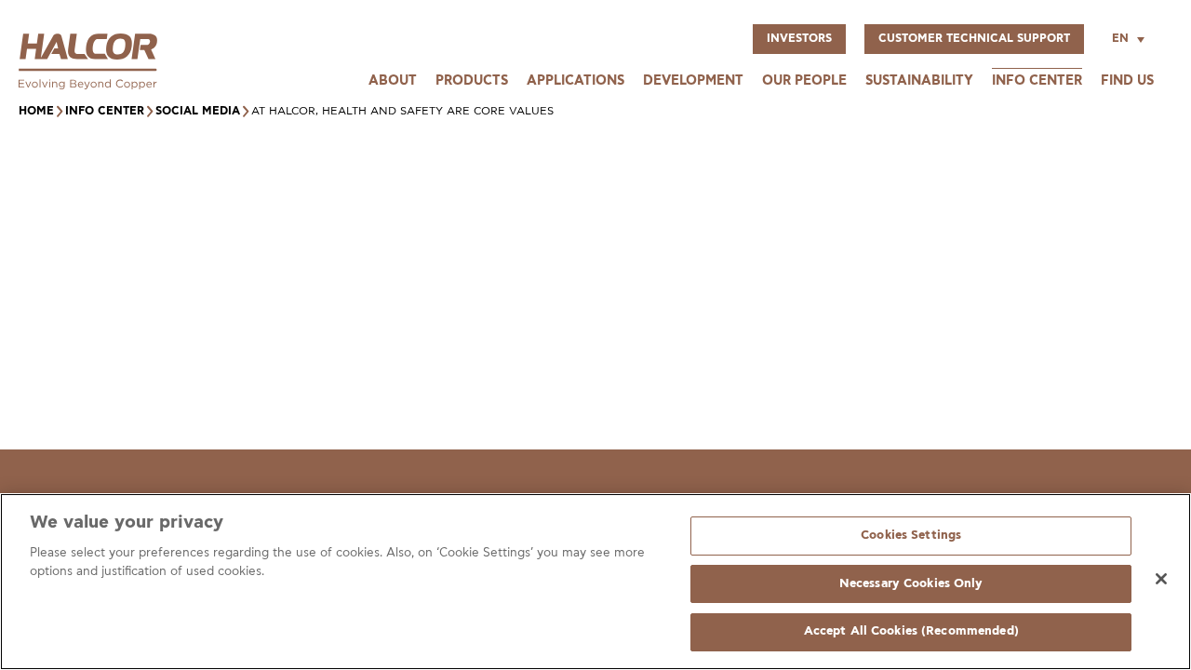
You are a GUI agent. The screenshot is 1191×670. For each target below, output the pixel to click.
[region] (595, 581)
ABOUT (392, 81)
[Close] (1161, 578)
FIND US (1127, 81)
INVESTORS (799, 39)
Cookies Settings (911, 535)
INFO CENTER (1037, 81)
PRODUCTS (471, 81)
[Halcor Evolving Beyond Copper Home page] (88, 85)
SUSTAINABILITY (919, 81)
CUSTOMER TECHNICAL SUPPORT (974, 39)
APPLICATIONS (575, 81)
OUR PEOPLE (804, 81)
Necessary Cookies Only (911, 584)
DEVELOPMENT (693, 81)
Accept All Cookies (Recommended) (911, 631)
